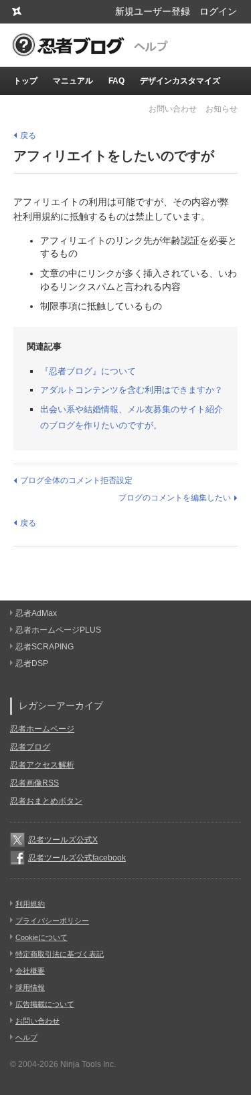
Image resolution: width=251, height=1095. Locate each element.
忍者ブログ (30, 747)
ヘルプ (26, 1038)
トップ (25, 81)
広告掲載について (44, 1004)
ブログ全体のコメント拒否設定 (76, 480)
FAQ (116, 81)
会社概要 (30, 971)
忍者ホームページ (42, 729)
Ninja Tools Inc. (88, 1064)
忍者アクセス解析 (42, 765)
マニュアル (73, 81)
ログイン (218, 11)
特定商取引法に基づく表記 (59, 954)
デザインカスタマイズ (180, 81)
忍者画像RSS (34, 783)
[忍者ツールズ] (16, 11)
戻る (28, 135)
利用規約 (30, 904)
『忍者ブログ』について (88, 371)
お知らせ (221, 109)
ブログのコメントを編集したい (174, 497)
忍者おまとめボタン (46, 801)
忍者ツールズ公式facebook (77, 858)
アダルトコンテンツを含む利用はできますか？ (131, 390)
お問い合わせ (173, 109)
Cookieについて (41, 937)
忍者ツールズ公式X (63, 839)
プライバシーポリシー (52, 921)
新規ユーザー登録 (152, 11)
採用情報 (30, 987)
